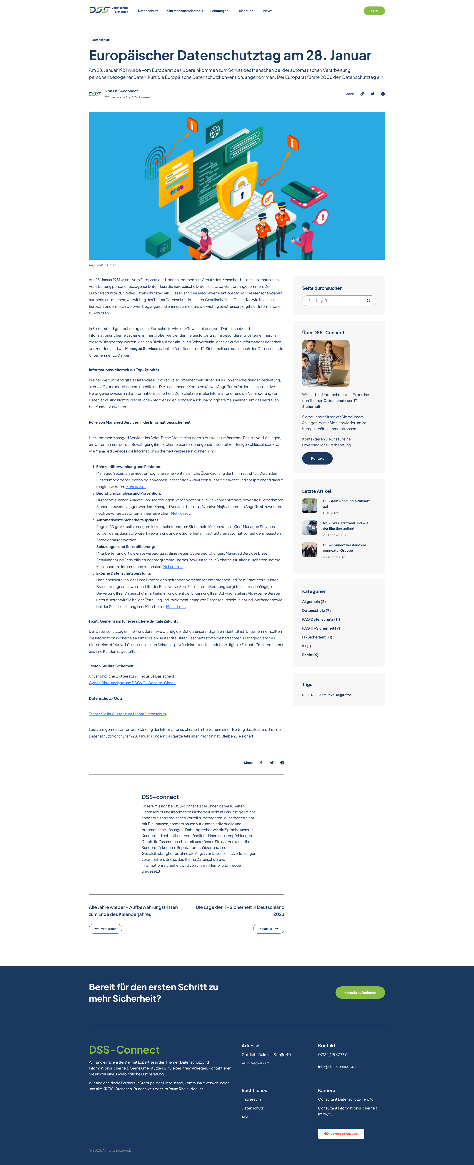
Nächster (265, 929)
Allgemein (311, 601)
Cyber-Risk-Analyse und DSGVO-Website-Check (132, 682)
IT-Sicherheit (314, 637)
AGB (245, 1116)
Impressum (251, 1099)
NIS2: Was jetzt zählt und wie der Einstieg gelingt (345, 525)
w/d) (370, 1099)
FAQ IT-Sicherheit (318, 628)
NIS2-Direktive (322, 695)
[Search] (370, 301)
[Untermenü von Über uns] (255, 11)
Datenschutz (101, 40)
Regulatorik (344, 695)
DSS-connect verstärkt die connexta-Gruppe (344, 547)
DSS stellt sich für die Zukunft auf (346, 503)
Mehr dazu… (136, 486)
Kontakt (317, 458)
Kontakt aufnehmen (360, 992)
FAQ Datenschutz (317, 619)
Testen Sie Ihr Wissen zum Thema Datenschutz (127, 713)
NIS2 (305, 695)
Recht (307, 654)
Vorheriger (108, 929)
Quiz (374, 11)
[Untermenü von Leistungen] (230, 11)
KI (304, 645)
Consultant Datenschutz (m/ (342, 1099)
